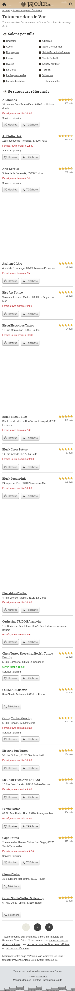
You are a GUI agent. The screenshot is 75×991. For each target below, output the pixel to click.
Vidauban (47, 75)
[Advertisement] (37, 548)
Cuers (9, 46)
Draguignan (12, 52)
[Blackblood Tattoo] (37, 598)
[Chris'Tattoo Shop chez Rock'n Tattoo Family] (37, 662)
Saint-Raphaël (50, 58)
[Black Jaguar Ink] (37, 484)
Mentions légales (22, 980)
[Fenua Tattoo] (37, 814)
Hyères (10, 63)
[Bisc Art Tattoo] (37, 299)
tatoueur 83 (51, 959)
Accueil (4, 4)
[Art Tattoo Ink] (37, 143)
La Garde (11, 69)
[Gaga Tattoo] (37, 846)
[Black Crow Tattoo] (37, 454)
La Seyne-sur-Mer (16, 75)
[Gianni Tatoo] (37, 876)
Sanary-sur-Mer (50, 63)
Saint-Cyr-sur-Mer (52, 46)
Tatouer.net (42, 976)
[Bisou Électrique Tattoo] (37, 330)
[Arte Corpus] (37, 176)
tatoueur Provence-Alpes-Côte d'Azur (22, 959)
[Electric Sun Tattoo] (37, 756)
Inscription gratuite (52, 980)
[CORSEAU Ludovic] (37, 694)
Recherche (71, 4)
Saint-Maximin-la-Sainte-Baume (57, 52)
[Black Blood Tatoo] (37, 424)
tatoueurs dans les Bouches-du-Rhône (48, 944)
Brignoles (11, 40)
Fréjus (9, 58)
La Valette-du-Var (15, 81)
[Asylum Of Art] (37, 269)
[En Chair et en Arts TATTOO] (37, 785)
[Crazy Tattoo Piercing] (37, 725)
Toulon (46, 69)
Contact (37, 980)
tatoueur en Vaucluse (17, 948)
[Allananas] (37, 109)
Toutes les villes (51, 81)
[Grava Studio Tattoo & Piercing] (37, 903)
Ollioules (47, 40)
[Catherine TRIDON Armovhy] (37, 628)
